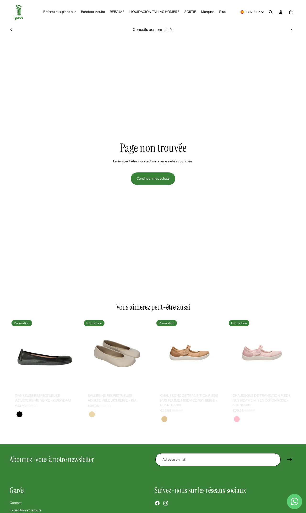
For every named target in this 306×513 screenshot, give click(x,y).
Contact (16, 503)
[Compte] (280, 12)
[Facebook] (157, 503)
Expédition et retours (25, 510)
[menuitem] (222, 12)
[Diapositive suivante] (291, 29)
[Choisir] (71, 380)
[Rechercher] (270, 12)
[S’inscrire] (289, 460)
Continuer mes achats (153, 178)
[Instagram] (166, 503)
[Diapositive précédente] (11, 29)
